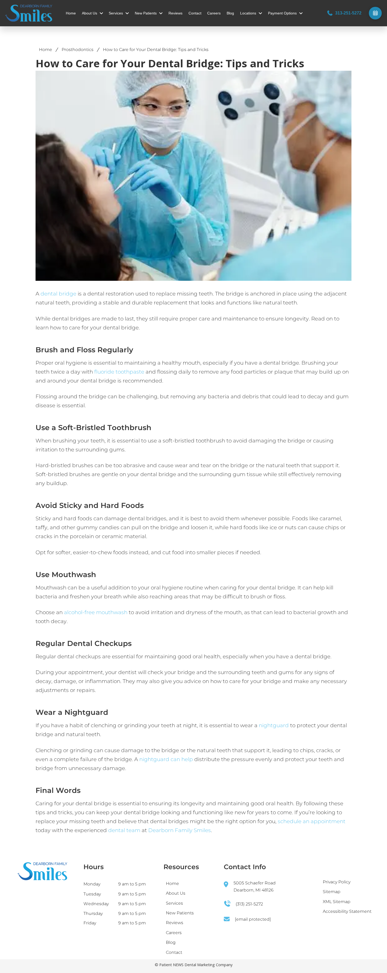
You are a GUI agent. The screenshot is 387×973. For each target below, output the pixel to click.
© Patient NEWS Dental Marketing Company (193, 964)
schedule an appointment (311, 821)
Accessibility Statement (347, 911)
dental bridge (58, 294)
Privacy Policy (336, 881)
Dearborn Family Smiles (179, 830)
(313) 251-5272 (249, 903)
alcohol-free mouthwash (95, 612)
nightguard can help (166, 759)
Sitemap (331, 891)
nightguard (274, 725)
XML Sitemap (336, 901)
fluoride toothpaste (118, 372)
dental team (124, 830)
